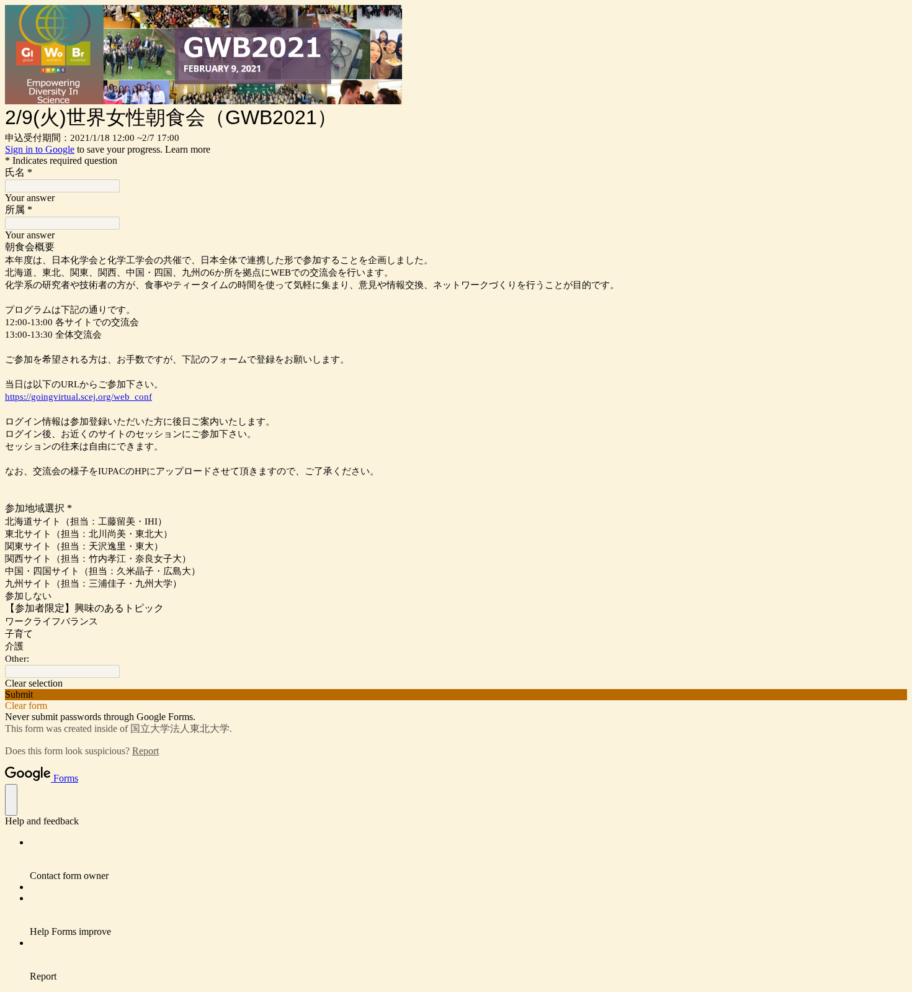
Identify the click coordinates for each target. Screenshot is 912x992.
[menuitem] (468, 859)
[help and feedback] (11, 800)
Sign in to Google (39, 149)
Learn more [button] (187, 149)
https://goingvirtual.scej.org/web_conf (78, 397)
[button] (456, 683)
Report (145, 751)
